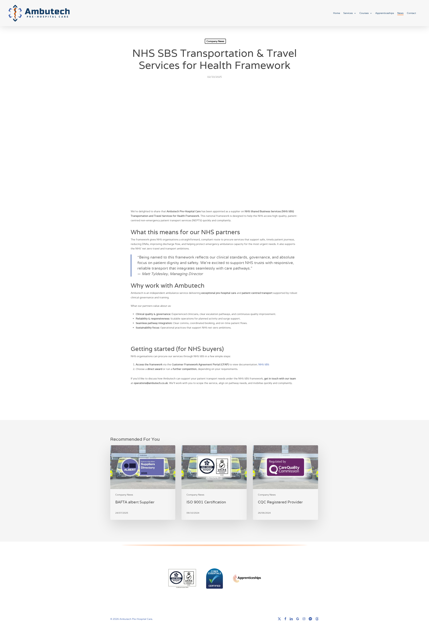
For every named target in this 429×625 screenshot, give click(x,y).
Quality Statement (135, 576)
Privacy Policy (134, 606)
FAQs (135, 554)
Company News (215, 41)
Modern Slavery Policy (134, 571)
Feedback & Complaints (135, 559)
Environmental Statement (134, 580)
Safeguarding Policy (135, 567)
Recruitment (134, 589)
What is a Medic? (135, 593)
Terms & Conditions (134, 602)
